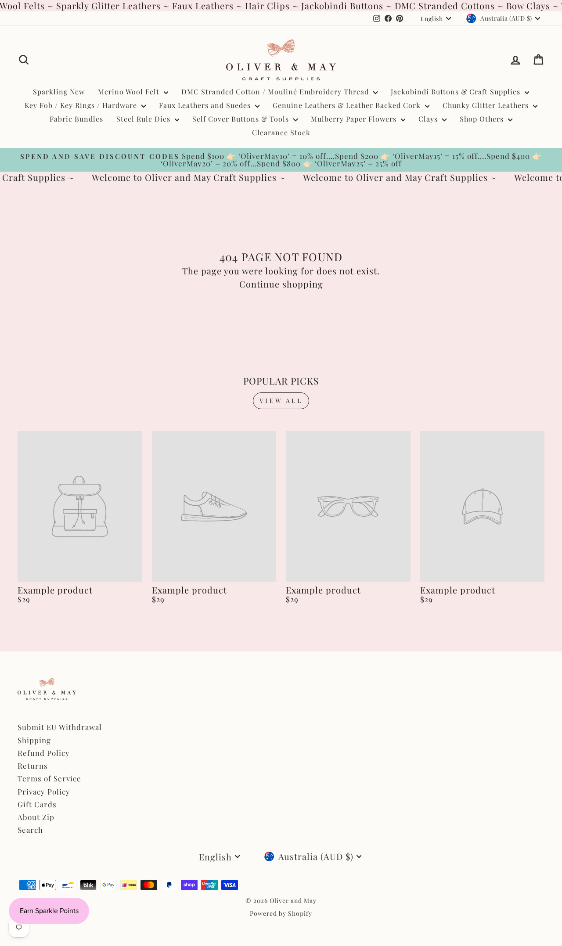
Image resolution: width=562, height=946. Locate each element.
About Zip (36, 817)
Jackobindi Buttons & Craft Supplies (456, 91)
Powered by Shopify (281, 913)
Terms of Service (49, 778)
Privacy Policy (44, 791)
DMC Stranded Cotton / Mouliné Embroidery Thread (276, 91)
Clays (429, 118)
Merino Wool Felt (130, 91)
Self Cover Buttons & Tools (241, 118)
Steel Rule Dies (144, 118)
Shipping (34, 740)
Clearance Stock (281, 132)
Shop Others (483, 118)
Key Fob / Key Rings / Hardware (82, 105)
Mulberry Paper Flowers (355, 118)
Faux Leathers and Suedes (206, 105)
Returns (33, 765)
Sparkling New (59, 91)
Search (30, 829)
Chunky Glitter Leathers (487, 105)
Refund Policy (44, 753)
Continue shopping (281, 284)
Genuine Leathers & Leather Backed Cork (348, 105)
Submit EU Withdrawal (60, 727)
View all (281, 400)
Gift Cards (37, 804)
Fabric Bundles (76, 118)
